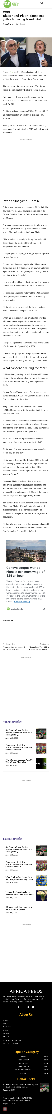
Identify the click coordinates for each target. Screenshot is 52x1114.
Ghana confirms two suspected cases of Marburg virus (14, 648)
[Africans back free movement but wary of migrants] (41, 910)
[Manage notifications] (5, 1109)
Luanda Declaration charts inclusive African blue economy (20, 893)
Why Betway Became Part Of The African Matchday (19, 761)
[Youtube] (33, 1007)
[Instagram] (23, 1007)
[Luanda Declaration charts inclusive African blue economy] (41, 895)
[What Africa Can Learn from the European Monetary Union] (41, 880)
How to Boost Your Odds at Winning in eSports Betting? (39, 648)
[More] (38, 30)
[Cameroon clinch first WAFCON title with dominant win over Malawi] (41, 748)
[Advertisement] (26, 168)
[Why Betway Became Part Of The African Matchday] (41, 763)
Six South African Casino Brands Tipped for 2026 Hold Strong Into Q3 (19, 732)
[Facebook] (18, 1007)
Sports (6, 12)
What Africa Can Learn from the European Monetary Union (19, 878)
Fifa (11, 72)
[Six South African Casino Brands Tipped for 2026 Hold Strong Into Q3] (41, 734)
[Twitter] (28, 1007)
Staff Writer (9, 24)
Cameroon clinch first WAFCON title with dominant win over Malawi (19, 747)
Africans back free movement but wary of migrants (19, 908)
